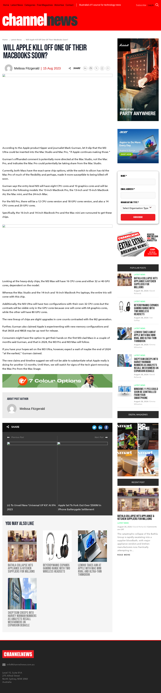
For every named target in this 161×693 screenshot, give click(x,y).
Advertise (59, 5)
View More (123, 424)
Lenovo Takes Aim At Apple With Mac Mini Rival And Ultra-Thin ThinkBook (145, 336)
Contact (69, 5)
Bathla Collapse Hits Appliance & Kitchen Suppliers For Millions (146, 282)
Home (6, 5)
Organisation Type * (130, 202)
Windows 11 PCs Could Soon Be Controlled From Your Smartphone (146, 393)
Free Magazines (45, 5)
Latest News (17, 5)
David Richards (139, 527)
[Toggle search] (157, 4)
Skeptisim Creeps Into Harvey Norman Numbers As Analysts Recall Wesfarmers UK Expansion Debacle (146, 365)
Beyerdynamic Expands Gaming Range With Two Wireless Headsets (146, 309)
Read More (123, 555)
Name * (124, 176)
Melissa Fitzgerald (32, 408)
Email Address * (128, 189)
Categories (30, 5)
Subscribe (138, 217)
